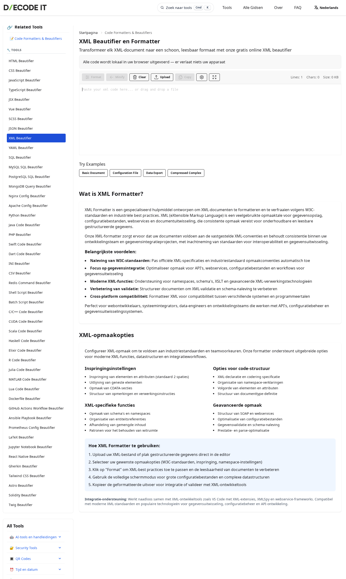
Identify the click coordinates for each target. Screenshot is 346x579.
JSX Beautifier (19, 99)
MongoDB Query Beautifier (30, 186)
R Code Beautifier (22, 360)
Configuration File (125, 173)
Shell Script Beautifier (26, 292)
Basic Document (93, 173)
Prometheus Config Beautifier (32, 427)
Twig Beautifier (20, 505)
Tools (227, 7)
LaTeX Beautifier (21, 437)
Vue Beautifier (20, 109)
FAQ (298, 7)
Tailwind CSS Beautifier (27, 476)
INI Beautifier (19, 263)
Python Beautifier (22, 215)
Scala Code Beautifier (25, 331)
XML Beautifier (20, 138)
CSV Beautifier (20, 273)
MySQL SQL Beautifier (26, 167)
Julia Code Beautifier (25, 369)
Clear (142, 77)
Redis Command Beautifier (30, 283)
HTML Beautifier (21, 61)
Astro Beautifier (21, 485)
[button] (326, 7)
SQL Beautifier (20, 157)
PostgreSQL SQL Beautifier (29, 176)
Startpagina (88, 32)
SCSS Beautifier (21, 119)
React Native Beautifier (27, 456)
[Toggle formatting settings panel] (201, 77)
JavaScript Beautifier (24, 80)
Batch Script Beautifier (26, 302)
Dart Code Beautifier (25, 254)
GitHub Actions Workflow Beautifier (36, 408)
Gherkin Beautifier (23, 466)
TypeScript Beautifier (25, 90)
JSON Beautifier (21, 128)
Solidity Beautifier (22, 495)
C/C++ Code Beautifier (26, 312)
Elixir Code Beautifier (25, 350)
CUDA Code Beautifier (26, 321)
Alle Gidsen (253, 7)
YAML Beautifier (21, 147)
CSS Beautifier (20, 70)
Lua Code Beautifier (24, 389)
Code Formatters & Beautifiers (128, 32)
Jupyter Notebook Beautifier (30, 447)
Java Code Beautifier (24, 225)
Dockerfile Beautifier (24, 398)
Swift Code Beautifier (25, 244)
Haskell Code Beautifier (27, 340)
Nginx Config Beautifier (27, 196)
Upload (165, 77)
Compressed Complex (186, 173)
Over (278, 7)
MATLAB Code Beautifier (28, 379)
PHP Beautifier (20, 234)
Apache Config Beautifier (28, 205)
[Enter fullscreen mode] (214, 77)
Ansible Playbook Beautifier (30, 418)
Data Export (154, 173)
